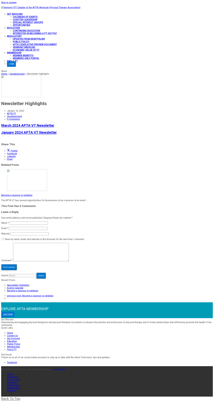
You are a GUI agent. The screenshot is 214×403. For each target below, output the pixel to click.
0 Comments (13, 119)
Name (5, 223)
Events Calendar (15, 288)
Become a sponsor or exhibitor (16, 195)
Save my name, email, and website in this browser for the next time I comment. (44, 239)
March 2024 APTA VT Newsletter (27, 125)
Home (10, 333)
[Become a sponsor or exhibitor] (27, 190)
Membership (13, 346)
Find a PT (12, 349)
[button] (12, 150)
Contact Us (12, 335)
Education (12, 341)
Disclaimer (59, 369)
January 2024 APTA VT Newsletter (29, 132)
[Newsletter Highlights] (21, 96)
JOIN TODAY (8, 314)
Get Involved (13, 338)
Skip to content (8, 2)
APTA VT (11, 113)
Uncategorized (14, 116)
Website (5, 233)
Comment (7, 260)
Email (4, 228)
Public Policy (13, 344)
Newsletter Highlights (18, 285)
